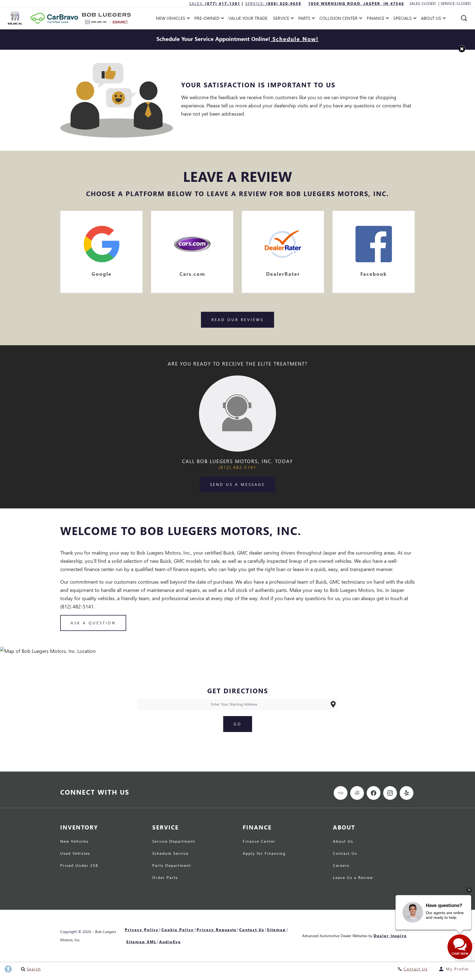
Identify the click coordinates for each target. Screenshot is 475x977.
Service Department (173, 841)
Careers (341, 866)
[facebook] (373, 793)
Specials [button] (402, 19)
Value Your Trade (247, 18)
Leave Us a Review (353, 878)
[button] (464, 18)
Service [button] (281, 19)
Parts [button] (304, 19)
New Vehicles (74, 841)
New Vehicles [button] (170, 19)
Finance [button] (375, 19)
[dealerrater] (357, 793)
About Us (343, 841)
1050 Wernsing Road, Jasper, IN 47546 (356, 3)
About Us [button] (431, 19)
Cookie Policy (177, 929)
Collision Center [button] (338, 19)
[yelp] (406, 793)
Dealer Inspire (390, 935)
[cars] (340, 793)
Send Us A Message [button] (237, 484)
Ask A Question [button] (93, 622)
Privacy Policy (142, 929)
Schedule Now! (294, 38)
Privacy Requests (216, 929)
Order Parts (165, 878)
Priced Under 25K (79, 866)
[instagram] (390, 793)
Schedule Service (170, 853)
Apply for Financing (264, 853)
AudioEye (170, 941)
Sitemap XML (141, 941)
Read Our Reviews (237, 319)
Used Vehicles (75, 853)
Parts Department (171, 866)
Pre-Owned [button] (206, 19)
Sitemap (276, 929)
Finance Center (259, 841)
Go (238, 724)
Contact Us (345, 853)
